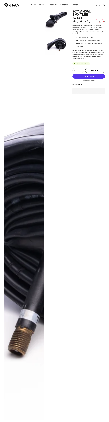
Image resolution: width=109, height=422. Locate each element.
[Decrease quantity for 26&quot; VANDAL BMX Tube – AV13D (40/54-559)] (74, 70)
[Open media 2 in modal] (56, 21)
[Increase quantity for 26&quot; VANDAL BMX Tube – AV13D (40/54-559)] (82, 70)
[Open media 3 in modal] (56, 44)
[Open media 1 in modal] (24, 215)
